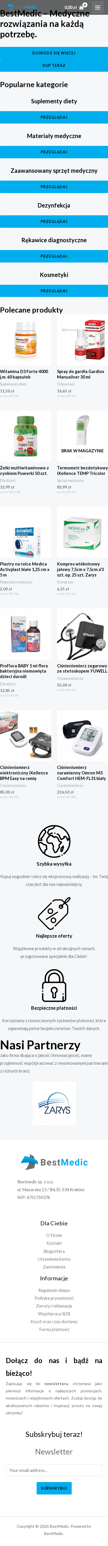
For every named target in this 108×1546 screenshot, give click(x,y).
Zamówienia (54, 1266)
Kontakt (54, 1243)
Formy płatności (54, 1329)
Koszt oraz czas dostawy (54, 1321)
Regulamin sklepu (54, 1290)
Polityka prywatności (54, 1298)
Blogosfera (54, 1251)
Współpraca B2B (54, 1313)
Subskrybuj (54, 1488)
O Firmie (54, 1235)
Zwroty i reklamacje (54, 1305)
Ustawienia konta (54, 1259)
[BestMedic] (21, 7)
